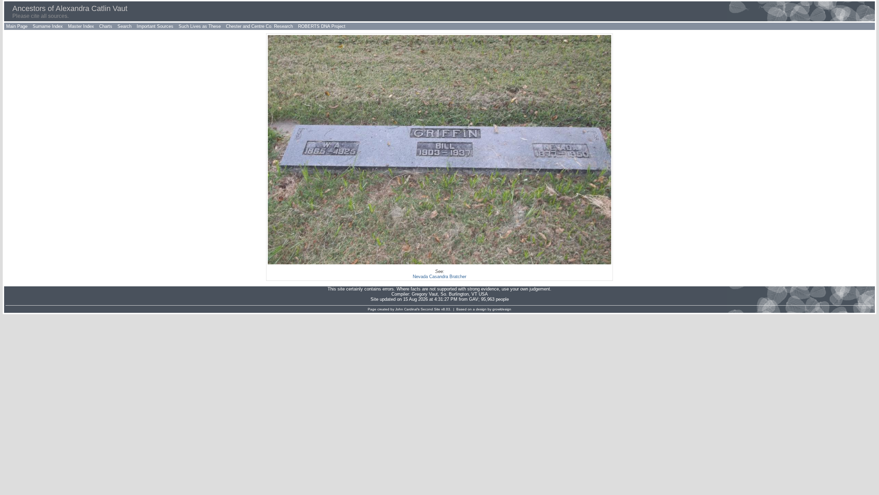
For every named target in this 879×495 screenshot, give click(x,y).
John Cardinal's (407, 309)
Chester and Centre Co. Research (259, 26)
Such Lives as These (200, 26)
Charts (105, 26)
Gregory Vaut (425, 294)
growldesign (501, 309)
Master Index (81, 26)
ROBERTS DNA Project (321, 26)
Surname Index (48, 26)
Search (124, 26)
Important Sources (155, 26)
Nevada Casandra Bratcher (439, 276)
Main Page (16, 26)
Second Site (430, 309)
